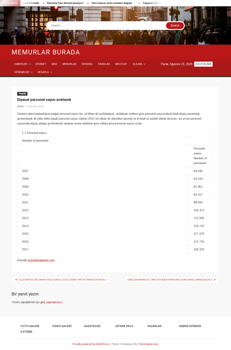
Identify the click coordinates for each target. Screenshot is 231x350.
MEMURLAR (69, 64)
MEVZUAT (121, 64)
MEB (54, 64)
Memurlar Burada (46, 52)
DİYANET (41, 64)
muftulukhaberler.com (41, 260)
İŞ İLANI (137, 64)
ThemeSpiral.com (148, 344)
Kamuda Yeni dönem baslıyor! (62, 3)
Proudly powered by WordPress (91, 344)
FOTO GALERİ (30, 325)
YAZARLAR (154, 325)
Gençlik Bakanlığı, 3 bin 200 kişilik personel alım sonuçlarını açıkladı (169, 279)
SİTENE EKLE (124, 325)
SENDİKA (87, 64)
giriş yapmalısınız (51, 302)
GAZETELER (92, 325)
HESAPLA (43, 72)
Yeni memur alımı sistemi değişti (108, 3)
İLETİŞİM (26, 331)
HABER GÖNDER (190, 325)
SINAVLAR (104, 64)
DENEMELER (21, 72)
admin (20, 106)
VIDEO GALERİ (61, 325)
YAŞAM (22, 93)
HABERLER (20, 64)
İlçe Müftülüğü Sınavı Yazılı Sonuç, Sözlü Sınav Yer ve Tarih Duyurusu (62, 279)
